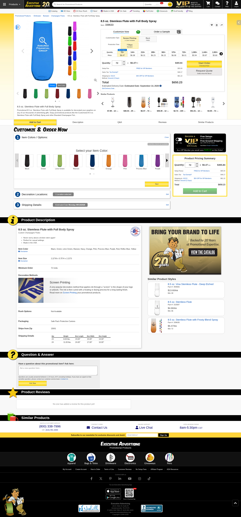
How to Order (95, 469)
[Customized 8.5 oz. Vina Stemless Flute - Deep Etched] (157, 290)
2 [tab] (59, 101)
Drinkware (37, 16)
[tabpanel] (25, 94)
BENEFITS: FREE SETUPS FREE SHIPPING (196, 4)
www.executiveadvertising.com (120, 512)
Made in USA (108, 11)
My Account (67, 469)
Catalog (54, 11)
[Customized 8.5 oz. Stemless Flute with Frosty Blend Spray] (157, 325)
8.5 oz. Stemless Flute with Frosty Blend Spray (193, 319)
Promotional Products (23, 16)
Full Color (149, 11)
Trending (136, 11)
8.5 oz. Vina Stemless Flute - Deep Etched (191, 284)
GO (170, 4)
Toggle (179, 139)
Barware (46, 16)
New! (95, 11)
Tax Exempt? (113, 72)
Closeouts (163, 11)
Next (97, 93)
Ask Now (32, 383)
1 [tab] (55, 101)
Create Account (81, 469)
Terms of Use (109, 469)
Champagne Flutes (58, 16)
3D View (67, 11)
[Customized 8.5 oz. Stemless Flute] (157, 308)
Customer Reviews (125, 469)
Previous (17, 93)
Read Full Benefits (212, 145)
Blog (191, 11)
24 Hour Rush (81, 11)
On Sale (123, 11)
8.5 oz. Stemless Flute (180, 302)
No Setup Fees (141, 469)
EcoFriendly (178, 11)
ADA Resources (172, 469)
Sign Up (163, 435)
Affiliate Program (157, 469)
